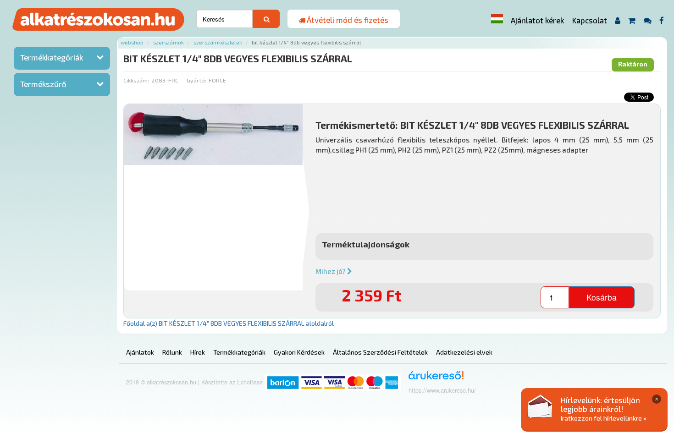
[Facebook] (662, 20)
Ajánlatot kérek (537, 20)
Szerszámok (168, 42)
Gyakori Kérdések (299, 352)
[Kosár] (632, 20)
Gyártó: (196, 80)
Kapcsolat (589, 20)
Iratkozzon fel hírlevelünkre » (603, 418)
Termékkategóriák (51, 57)
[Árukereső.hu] (433, 378)
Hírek (197, 352)
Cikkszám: (136, 80)
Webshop (132, 42)
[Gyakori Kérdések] (647, 20)
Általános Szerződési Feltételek (380, 352)
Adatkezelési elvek (464, 352)
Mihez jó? (331, 271)
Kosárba (601, 297)
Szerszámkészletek (217, 42)
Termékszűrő (43, 83)
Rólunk (172, 352)
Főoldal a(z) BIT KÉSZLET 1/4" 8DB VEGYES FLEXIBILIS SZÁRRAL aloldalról (228, 323)
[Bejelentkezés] (617, 20)
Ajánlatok (140, 352)
